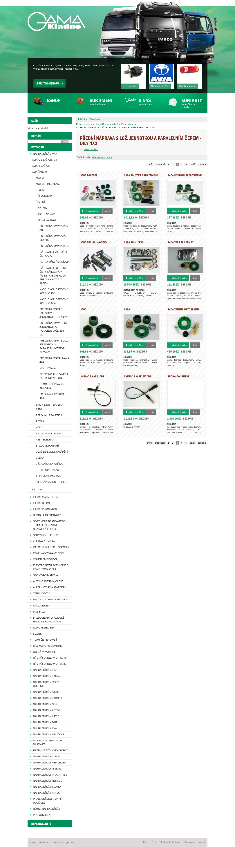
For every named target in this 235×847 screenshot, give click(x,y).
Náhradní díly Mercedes (49, 762)
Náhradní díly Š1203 (46, 692)
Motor (40, 177)
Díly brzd (39, 611)
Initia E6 (37, 489)
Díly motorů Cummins (47, 645)
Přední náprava (128, 124)
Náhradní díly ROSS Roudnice (46, 684)
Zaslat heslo (94, 119)
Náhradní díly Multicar (48, 734)
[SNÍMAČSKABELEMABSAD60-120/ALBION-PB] (137, 377)
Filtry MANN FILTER (45, 497)
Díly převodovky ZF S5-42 (49, 657)
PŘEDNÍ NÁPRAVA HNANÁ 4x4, (54, 360)
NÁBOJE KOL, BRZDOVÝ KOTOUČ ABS (53, 291)
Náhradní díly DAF (45, 722)
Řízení (40, 421)
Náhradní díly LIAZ (45, 670)
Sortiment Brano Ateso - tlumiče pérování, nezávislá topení (50, 525)
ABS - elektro (45, 439)
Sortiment (175, 842)
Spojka (40, 189)
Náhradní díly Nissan (47, 768)
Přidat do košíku (92, 211)
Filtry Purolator (45, 509)
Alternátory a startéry (49, 587)
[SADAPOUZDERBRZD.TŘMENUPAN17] (184, 176)
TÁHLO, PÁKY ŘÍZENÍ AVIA (54, 261)
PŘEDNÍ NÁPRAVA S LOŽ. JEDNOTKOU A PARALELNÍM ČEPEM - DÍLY (53, 329)
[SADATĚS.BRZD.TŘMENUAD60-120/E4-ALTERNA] (181, 243)
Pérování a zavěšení (49, 415)
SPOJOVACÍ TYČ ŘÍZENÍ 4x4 (53, 396)
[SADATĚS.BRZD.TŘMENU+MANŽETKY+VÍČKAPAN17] (148, 310)
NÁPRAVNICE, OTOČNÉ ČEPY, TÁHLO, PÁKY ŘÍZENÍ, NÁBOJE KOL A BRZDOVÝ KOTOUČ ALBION (52, 275)
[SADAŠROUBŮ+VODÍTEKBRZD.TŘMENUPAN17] (94, 243)
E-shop (79, 124)
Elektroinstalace (48, 469)
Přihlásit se (83, 119)
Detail (107, 211)
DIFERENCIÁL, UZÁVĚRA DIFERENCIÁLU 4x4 (53, 376)
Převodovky (44, 195)
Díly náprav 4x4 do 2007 (51, 482)
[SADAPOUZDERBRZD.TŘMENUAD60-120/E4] (140, 176)
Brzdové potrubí (47, 445)
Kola (39, 427)
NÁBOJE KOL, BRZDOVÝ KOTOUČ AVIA (53, 301)
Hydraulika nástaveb (47, 515)
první (149, 164)
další (192, 164)
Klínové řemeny (43, 627)
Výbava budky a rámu (49, 463)
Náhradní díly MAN (45, 728)
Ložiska (38, 633)
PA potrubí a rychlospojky (51, 547)
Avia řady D (112, 124)
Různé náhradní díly (46, 808)
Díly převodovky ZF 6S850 (50, 663)
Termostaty (41, 593)
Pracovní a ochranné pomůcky (47, 800)
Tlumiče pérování (45, 639)
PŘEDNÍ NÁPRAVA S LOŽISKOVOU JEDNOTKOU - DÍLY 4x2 (53, 313)
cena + (101, 157)
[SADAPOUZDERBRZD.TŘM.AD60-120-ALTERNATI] (98, 176)
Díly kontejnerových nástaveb (47, 742)
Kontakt (201, 842)
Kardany (41, 208)
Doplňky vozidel (44, 651)
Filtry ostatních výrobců (50, 750)
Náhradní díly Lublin (46, 756)
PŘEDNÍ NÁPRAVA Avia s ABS (53, 228)
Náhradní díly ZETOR (46, 710)
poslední (202, 164)
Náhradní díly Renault (48, 780)
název (95, 157)
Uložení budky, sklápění (52, 451)
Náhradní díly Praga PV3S (50, 774)
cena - (109, 157)
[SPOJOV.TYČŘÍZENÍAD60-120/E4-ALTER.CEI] (181, 377)
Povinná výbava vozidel (48, 553)
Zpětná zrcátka (44, 541)
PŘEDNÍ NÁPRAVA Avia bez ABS (52, 237)
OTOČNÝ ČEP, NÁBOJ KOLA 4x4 (51, 386)
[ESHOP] (49, 103)
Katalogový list (91, 149)
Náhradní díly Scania (47, 786)
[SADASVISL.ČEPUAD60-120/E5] (133, 243)
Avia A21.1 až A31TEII (44, 159)
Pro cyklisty (41, 814)
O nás (154, 842)
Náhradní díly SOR (45, 704)
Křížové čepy (42, 605)
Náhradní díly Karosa (47, 698)
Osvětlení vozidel (45, 559)
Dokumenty (189, 842)
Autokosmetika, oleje (48, 581)
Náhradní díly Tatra (46, 676)
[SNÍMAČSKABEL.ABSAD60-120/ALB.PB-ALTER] (94, 377)
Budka (40, 457)
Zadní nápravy (45, 214)
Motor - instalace (48, 183)
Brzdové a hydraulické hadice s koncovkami (48, 619)
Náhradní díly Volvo (46, 792)
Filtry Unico (41, 503)
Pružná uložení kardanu (49, 599)
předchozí (160, 164)
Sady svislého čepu (46, 535)
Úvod (145, 842)
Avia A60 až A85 (41, 165)
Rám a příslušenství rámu (49, 407)
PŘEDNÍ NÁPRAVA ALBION (54, 245)
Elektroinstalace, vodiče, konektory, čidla (51, 567)
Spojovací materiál (46, 575)
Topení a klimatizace (49, 475)
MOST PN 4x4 (47, 368)
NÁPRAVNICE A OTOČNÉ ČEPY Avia (53, 253)
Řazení (40, 202)
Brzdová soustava (48, 433)
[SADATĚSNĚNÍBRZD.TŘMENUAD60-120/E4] (184, 310)
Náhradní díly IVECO (46, 716)
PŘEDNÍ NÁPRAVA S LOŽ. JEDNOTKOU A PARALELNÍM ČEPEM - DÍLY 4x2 (53, 346)
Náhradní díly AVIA (95, 124)
